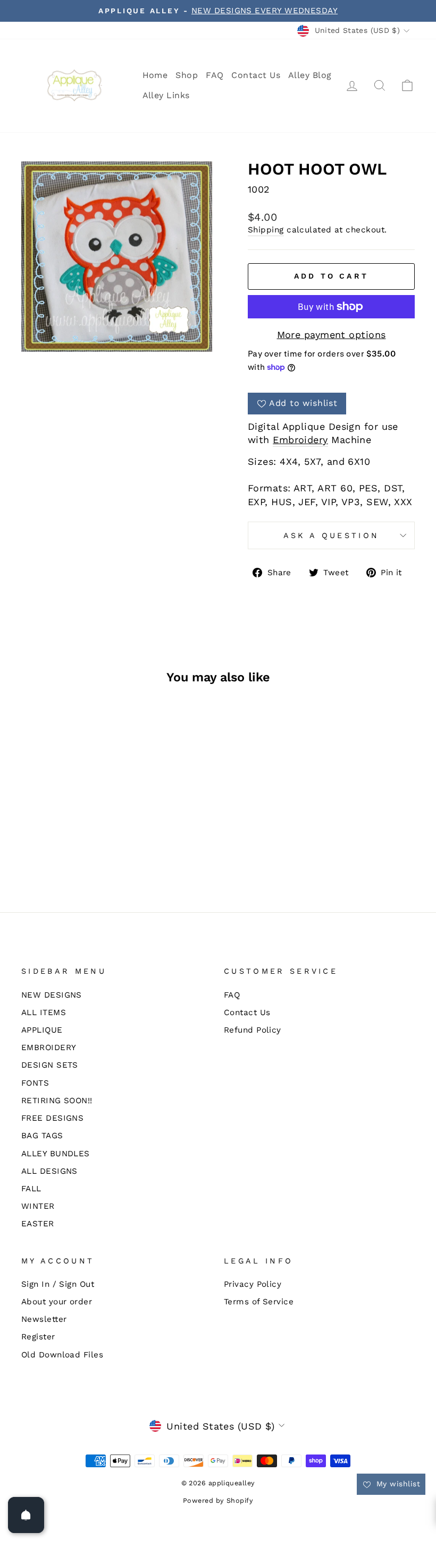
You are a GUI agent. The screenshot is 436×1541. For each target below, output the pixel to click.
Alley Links (166, 95)
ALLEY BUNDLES (55, 1153)
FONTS (35, 1083)
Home (155, 75)
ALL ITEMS (43, 1012)
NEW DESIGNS (51, 995)
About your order (56, 1301)
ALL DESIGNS (49, 1171)
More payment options (331, 334)
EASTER (37, 1223)
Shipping (266, 230)
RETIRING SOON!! (57, 1100)
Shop (186, 75)
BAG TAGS (42, 1135)
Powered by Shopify (218, 1500)
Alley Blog (310, 75)
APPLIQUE (42, 1030)
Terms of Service (259, 1301)
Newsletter (44, 1319)
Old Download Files (62, 1355)
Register (38, 1336)
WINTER (38, 1206)
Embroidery (300, 439)
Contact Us (255, 75)
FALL (31, 1188)
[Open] (26, 1515)
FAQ (214, 75)
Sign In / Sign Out (57, 1284)
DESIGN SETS (49, 1065)
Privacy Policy (252, 1284)
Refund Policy (252, 1030)
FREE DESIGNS (52, 1118)
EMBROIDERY (49, 1047)
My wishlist (397, 1483)
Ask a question (331, 535)
